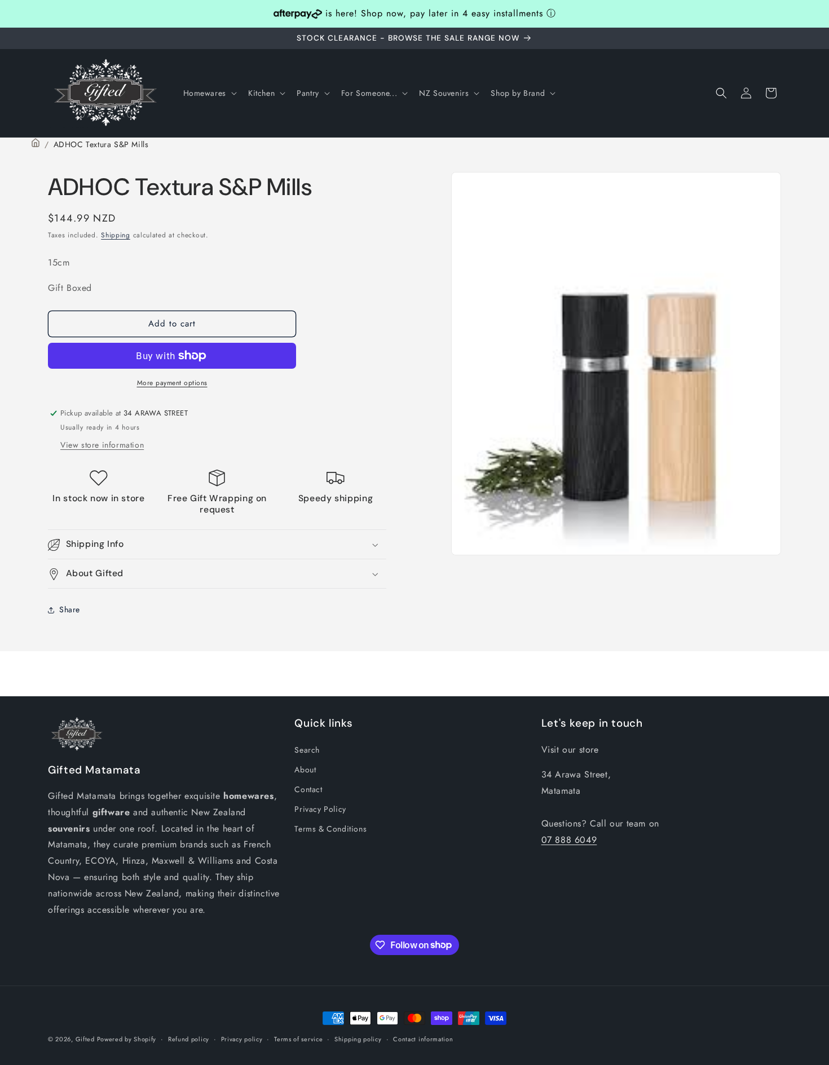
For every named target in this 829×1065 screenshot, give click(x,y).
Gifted (86, 1039)
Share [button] (69, 609)
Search (307, 749)
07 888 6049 (569, 839)
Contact (308, 788)
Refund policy (188, 1038)
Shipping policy (358, 1038)
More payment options (172, 383)
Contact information (423, 1038)
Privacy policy (242, 1038)
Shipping (115, 235)
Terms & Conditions (330, 828)
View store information (102, 444)
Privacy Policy (320, 808)
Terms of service (298, 1038)
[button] (209, 93)
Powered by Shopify (127, 1039)
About (305, 769)
